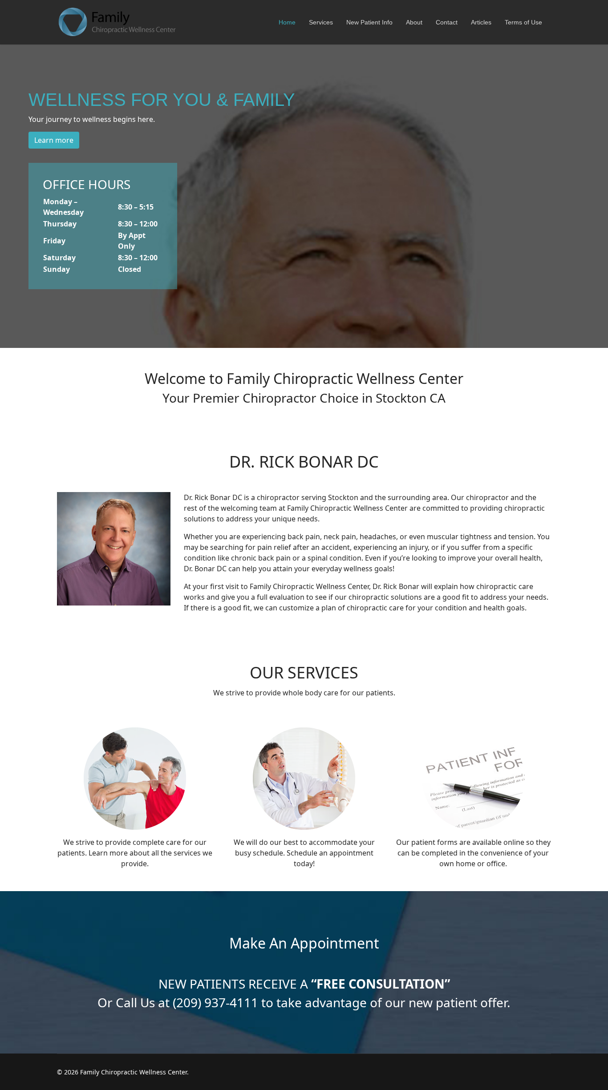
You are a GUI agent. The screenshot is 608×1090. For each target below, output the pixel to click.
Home (287, 22)
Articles (481, 22)
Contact (447, 22)
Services (321, 22)
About (414, 22)
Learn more (53, 140)
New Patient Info (369, 22)
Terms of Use (523, 22)
